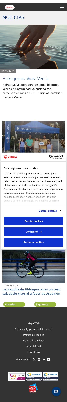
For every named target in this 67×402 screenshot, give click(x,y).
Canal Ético (33, 352)
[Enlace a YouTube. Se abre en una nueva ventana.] (44, 360)
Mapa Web (34, 323)
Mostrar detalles (47, 210)
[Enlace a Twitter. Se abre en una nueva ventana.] (34, 360)
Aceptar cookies (33, 221)
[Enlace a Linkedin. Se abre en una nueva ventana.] (48, 360)
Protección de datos (33, 340)
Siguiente (42, 304)
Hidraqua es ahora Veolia (25, 78)
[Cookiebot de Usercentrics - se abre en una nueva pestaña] (49, 157)
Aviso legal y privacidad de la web (33, 329)
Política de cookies (33, 334)
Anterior (10, 304)
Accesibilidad (33, 346)
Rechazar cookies (33, 242)
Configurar (32, 231)
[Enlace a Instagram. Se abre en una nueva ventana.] (39, 360)
